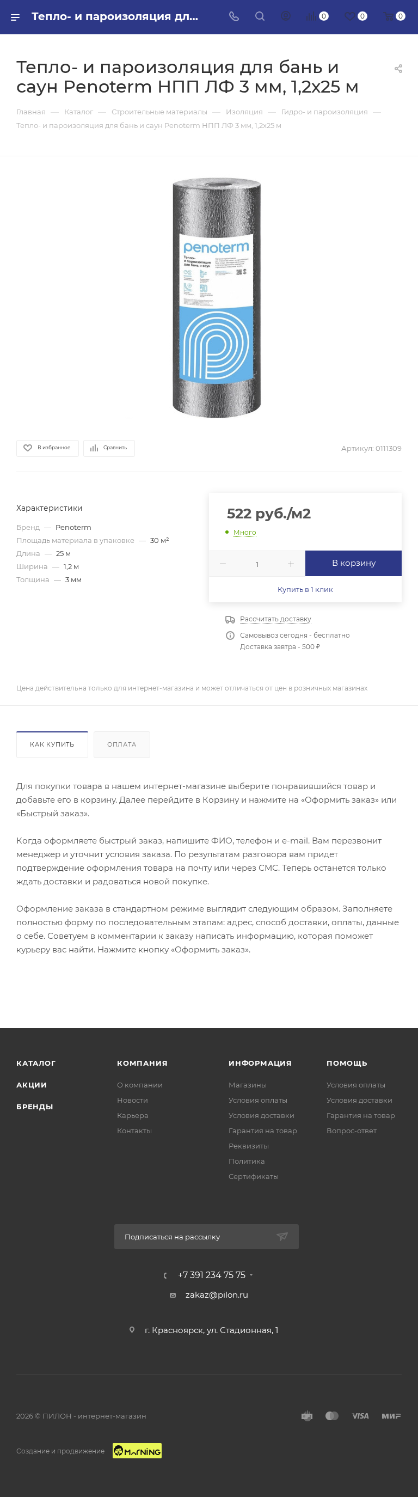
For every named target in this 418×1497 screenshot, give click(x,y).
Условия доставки (261, 1115)
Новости (132, 1100)
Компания (142, 1063)
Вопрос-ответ (352, 1130)
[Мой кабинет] (286, 17)
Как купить (52, 744)
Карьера (133, 1115)
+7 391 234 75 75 (211, 1275)
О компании (140, 1084)
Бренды (34, 1106)
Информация (260, 1063)
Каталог (36, 1063)
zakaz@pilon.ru (217, 1295)
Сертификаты (254, 1176)
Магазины (248, 1084)
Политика (247, 1161)
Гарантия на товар (263, 1130)
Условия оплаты (258, 1100)
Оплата (122, 744)
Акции (31, 1084)
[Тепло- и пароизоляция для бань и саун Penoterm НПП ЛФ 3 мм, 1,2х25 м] (209, 296)
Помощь (347, 1063)
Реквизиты (249, 1145)
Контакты (134, 1130)
